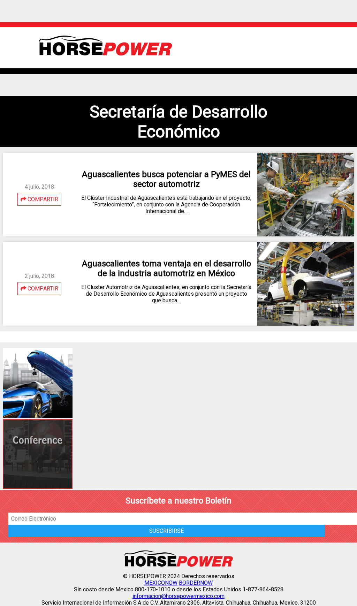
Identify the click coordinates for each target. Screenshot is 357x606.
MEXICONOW (160, 583)
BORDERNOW (196, 583)
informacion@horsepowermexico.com (178, 596)
